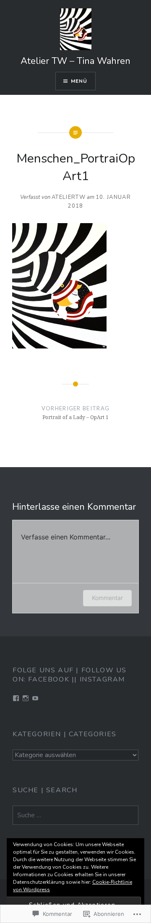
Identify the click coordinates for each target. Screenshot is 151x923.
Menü (79, 81)
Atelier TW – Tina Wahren (75, 61)
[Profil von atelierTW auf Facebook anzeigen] (16, 698)
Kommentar (107, 597)
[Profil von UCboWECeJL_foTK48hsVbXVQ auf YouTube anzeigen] (35, 698)
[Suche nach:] (75, 815)
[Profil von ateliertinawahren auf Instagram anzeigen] (25, 698)
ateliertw (69, 197)
